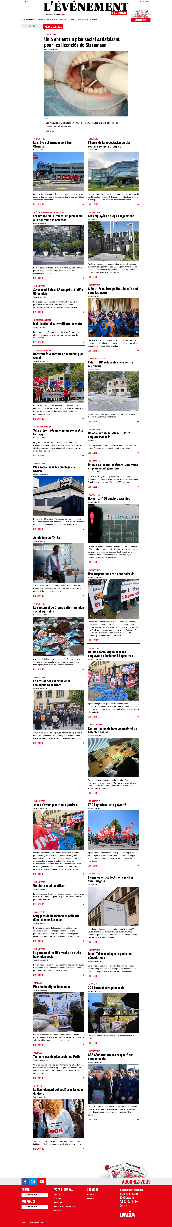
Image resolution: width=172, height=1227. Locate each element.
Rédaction (58, 1202)
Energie (63, 19)
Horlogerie (96, 724)
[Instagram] (33, 1181)
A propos (57, 1198)
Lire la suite (51, 130)
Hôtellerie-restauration (77, 19)
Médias (38, 983)
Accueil (57, 1194)
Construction (52, 19)
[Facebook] (25, 1181)
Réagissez (31, 26)
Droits (38, 1086)
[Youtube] (41, 1181)
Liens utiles (58, 1210)
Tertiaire (93, 19)
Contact (124, 1205)
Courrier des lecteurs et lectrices (68, 1206)
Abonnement (91, 1194)
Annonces (90, 1198)
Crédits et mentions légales (32, 1222)
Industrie (41, 19)
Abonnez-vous (140, 19)
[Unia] (127, 1214)
